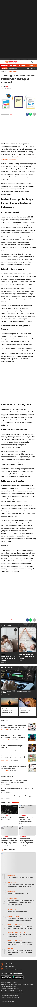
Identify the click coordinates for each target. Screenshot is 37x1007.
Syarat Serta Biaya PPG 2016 (17, 894)
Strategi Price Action (8, 817)
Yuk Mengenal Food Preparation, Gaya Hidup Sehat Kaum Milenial (13, 757)
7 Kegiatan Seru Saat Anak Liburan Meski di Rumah (26, 656)
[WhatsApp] (30, 114)
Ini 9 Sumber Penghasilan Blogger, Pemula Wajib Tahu (13, 767)
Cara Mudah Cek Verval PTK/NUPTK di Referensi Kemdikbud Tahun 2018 (20, 920)
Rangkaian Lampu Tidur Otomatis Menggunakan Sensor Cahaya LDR (19, 928)
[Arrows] (2, 639)
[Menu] (2, 61)
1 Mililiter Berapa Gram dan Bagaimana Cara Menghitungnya (13, 736)
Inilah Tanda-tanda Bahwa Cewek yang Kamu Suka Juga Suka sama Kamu (19, 953)
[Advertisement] (18, 29)
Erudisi (4, 71)
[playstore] (18, 978)
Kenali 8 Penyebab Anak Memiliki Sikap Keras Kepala (9, 658)
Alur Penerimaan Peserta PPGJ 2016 (20, 878)
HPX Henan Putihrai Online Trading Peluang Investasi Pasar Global (26, 821)
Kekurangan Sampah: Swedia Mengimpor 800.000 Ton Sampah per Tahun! (16, 781)
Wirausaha (13, 71)
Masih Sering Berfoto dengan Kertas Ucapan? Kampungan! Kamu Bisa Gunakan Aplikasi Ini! (20, 903)
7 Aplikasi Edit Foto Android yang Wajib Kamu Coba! (19, 936)
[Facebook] (27, 114)
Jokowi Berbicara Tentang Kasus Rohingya (16, 796)
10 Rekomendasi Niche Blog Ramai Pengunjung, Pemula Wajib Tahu (13, 726)
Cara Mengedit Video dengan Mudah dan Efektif (16, 692)
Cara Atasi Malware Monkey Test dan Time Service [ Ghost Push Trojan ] (21, 886)
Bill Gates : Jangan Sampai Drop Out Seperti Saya (17, 789)
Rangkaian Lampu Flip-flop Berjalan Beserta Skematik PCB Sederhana (20, 944)
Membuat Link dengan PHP (17, 912)
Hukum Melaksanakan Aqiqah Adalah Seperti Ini (25, 712)
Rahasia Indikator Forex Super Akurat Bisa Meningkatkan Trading (26, 842)
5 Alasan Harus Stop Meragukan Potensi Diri (12, 747)
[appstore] (6, 978)
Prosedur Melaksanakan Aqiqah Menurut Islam (7, 712)
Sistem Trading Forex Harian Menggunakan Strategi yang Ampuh (9, 841)
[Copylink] (34, 114)
